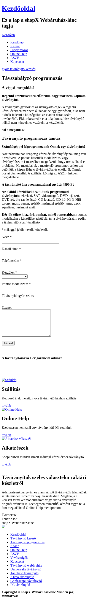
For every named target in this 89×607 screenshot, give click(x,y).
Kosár (14, 546)
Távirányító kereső (23, 538)
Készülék (9, 272)
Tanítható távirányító (24, 573)
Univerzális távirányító (25, 569)
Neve (7, 237)
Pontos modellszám (16, 284)
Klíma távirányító (22, 577)
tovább (6, 405)
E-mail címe (11, 249)
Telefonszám (12, 260)
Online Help (18, 54)
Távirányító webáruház (26, 565)
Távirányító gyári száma (18, 295)
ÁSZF (14, 58)
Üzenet (6, 307)
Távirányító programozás (27, 542)
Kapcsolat (17, 61)
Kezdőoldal (18, 8)
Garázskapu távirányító (26, 581)
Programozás (19, 50)
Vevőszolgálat (19, 557)
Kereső (15, 46)
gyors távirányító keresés (18, 69)
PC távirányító (20, 585)
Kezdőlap (8, 35)
